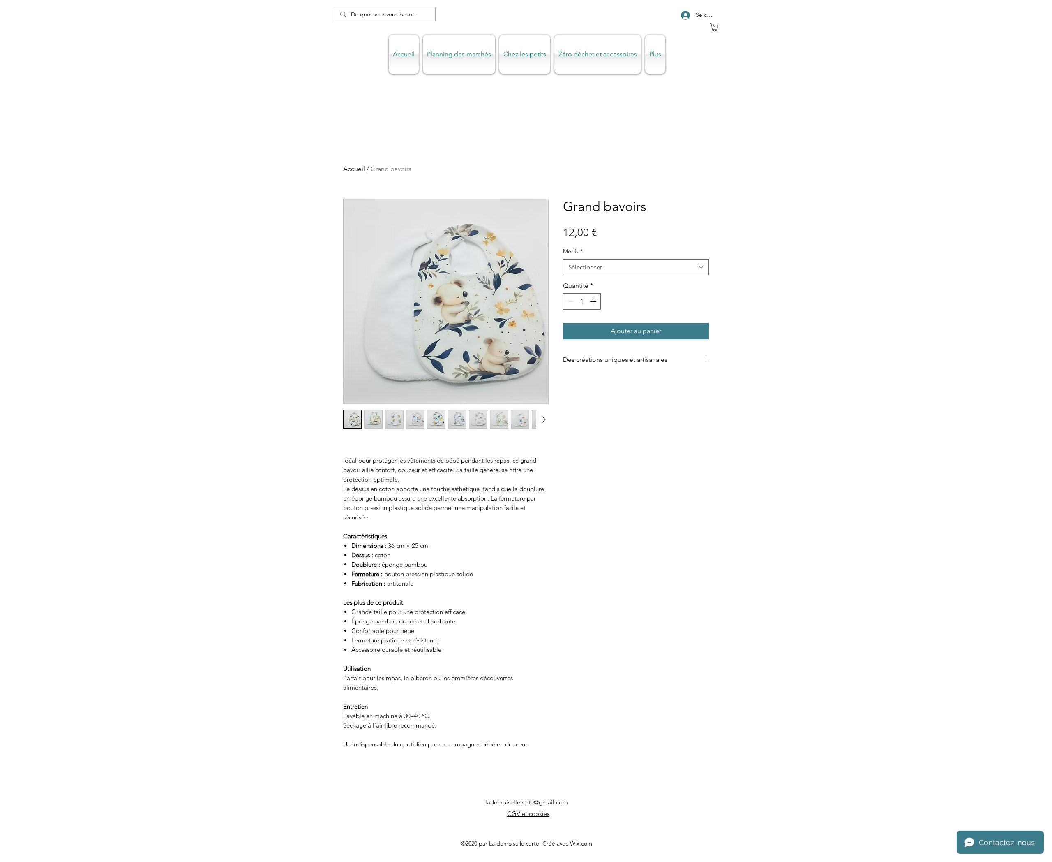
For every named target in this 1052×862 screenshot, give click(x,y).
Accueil (354, 169)
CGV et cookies (528, 814)
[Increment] (594, 301)
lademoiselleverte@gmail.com (526, 802)
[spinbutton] (582, 301)
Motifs (573, 251)
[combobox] (636, 267)
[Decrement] (570, 301)
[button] (714, 27)
